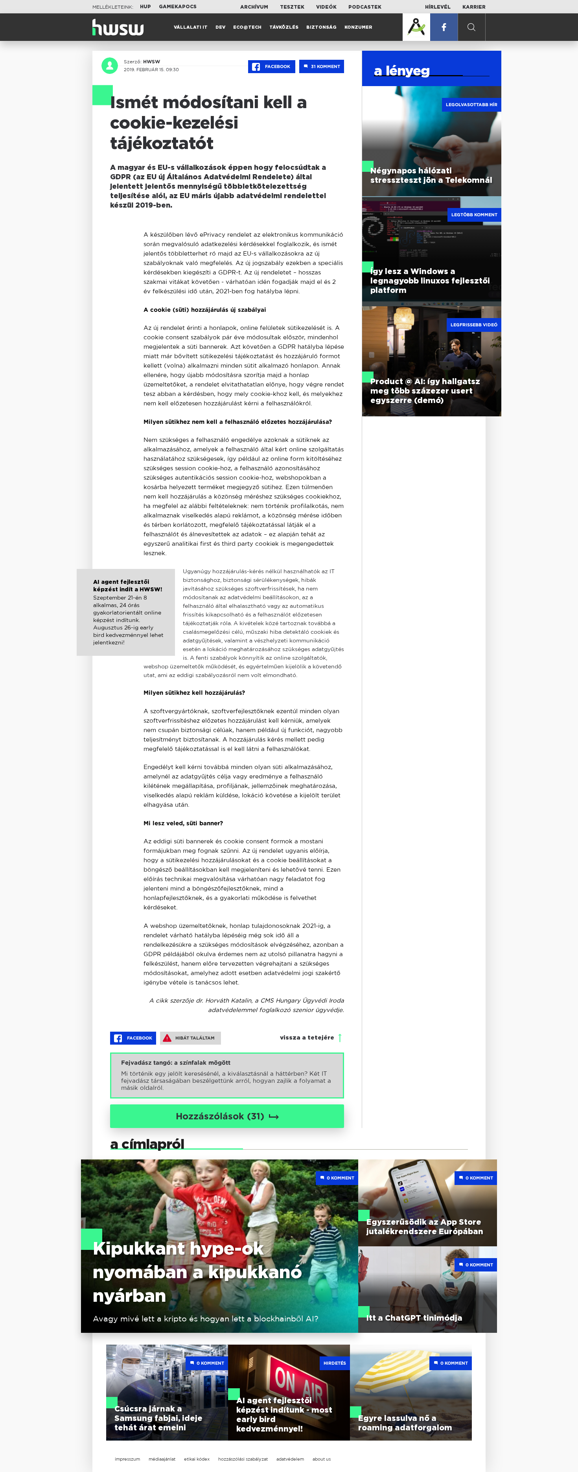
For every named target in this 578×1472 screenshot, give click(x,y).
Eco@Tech (247, 27)
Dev (220, 27)
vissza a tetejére (307, 1038)
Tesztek (292, 7)
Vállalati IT (191, 27)
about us (322, 1459)
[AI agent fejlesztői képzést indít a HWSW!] (126, 620)
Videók (326, 7)
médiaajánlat (162, 1459)
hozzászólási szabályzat (243, 1459)
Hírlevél (438, 7)
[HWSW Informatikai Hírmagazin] (118, 27)
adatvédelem (290, 1459)
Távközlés (283, 27)
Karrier (474, 7)
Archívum (254, 7)
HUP (145, 6)
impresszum (127, 1459)
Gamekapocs (178, 6)
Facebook (277, 66)
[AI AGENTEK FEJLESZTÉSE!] (416, 27)
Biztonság (321, 27)
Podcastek (364, 7)
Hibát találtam (195, 1038)
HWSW (151, 62)
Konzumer (358, 27)
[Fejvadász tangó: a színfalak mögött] (227, 1075)
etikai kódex (197, 1459)
